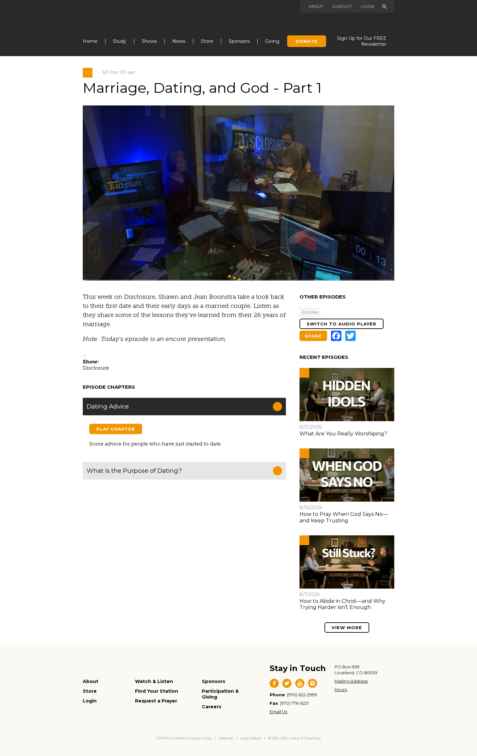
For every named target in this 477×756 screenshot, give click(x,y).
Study (119, 41)
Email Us (278, 711)
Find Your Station (156, 691)
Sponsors (239, 41)
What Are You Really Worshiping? (343, 434)
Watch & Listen (154, 681)
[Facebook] (336, 336)
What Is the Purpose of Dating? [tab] (134, 470)
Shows (149, 41)
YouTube (299, 683)
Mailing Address (351, 681)
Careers (211, 707)
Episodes (310, 312)
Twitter (286, 683)
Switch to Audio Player (341, 323)
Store (207, 41)
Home (90, 41)
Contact (342, 6)
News (178, 41)
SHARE (313, 335)
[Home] (116, 15)
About (316, 6)
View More (347, 627)
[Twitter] (350, 336)
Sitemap (226, 738)
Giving (272, 41)
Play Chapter (115, 429)
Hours (341, 689)
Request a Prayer (156, 701)
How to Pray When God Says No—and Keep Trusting (344, 517)
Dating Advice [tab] (108, 406)
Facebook (274, 683)
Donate (307, 41)
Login (367, 6)
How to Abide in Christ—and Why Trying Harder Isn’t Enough (342, 604)
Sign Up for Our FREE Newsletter (361, 41)
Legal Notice (250, 738)
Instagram (312, 683)
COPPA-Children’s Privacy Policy (184, 738)
